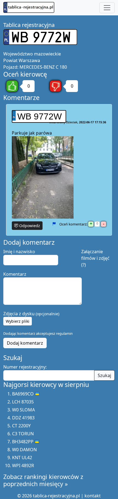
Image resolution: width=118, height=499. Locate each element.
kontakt (93, 496)
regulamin (64, 333)
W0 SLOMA (23, 410)
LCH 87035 (23, 402)
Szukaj (104, 375)
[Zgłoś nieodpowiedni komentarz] (54, 224)
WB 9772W (39, 116)
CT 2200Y (21, 426)
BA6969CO (23, 394)
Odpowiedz (29, 225)
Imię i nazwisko (19, 252)
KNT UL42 (22, 458)
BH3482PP (22, 442)
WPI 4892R (23, 465)
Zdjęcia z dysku (31, 314)
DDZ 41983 (23, 418)
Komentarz (14, 274)
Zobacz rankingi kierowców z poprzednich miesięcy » (43, 480)
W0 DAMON (24, 450)
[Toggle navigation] (107, 7)
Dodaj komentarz (25, 343)
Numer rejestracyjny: (25, 367)
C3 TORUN (23, 434)
